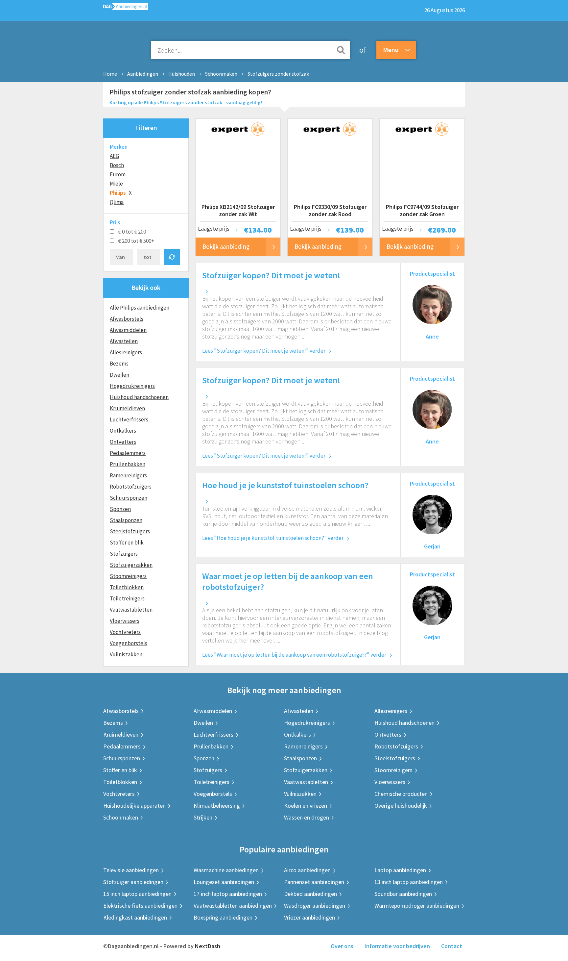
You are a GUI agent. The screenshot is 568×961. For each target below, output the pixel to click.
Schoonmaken (221, 73)
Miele (116, 183)
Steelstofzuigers (130, 531)
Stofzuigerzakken (131, 565)
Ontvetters (123, 441)
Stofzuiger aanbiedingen (133, 882)
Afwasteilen (124, 341)
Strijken (203, 817)
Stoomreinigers (128, 576)
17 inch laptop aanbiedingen (228, 894)
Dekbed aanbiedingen (310, 894)
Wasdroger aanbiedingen (314, 905)
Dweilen (119, 374)
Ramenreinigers (128, 475)
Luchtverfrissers (129, 419)
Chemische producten (401, 793)
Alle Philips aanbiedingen (139, 307)
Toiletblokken (127, 587)
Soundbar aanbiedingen (403, 894)
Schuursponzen (128, 497)
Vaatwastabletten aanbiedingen (233, 905)
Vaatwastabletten (131, 609)
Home (110, 73)
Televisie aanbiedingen (131, 870)
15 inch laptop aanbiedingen (137, 894)
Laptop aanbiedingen (400, 870)
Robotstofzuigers (131, 486)
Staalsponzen (126, 520)
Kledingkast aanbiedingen (135, 917)
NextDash (207, 946)
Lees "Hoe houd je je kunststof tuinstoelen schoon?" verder (272, 538)
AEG (114, 156)
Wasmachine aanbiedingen (226, 870)
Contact (451, 946)
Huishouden (181, 73)
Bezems (119, 363)
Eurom (118, 174)
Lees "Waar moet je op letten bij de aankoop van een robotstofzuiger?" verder (294, 654)
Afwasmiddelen (128, 330)
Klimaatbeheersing (217, 805)
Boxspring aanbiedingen (223, 917)
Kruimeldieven (127, 408)
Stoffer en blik (127, 542)
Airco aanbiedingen (307, 870)
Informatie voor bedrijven (397, 946)
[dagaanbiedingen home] (125, 8)
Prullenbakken (127, 464)
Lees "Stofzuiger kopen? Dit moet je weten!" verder (263, 350)
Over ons (342, 946)
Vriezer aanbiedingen (309, 917)
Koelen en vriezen (305, 805)
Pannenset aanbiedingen (314, 882)
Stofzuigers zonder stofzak (278, 73)
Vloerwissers (124, 620)
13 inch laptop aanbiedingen (408, 882)
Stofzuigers (124, 553)
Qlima (117, 202)
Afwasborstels (126, 318)
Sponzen (120, 509)
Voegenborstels (128, 643)
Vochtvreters (125, 632)
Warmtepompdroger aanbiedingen (416, 905)
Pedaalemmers (128, 453)
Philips (118, 192)
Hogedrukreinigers (132, 386)
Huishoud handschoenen (139, 397)
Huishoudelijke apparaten (134, 805)
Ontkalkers (123, 430)
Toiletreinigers (127, 598)
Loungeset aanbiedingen (224, 882)
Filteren (146, 127)
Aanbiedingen (142, 73)
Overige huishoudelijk (400, 805)
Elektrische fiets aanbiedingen (140, 905)
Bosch (117, 165)
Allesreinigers (126, 352)
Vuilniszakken (126, 654)
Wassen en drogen (306, 817)
